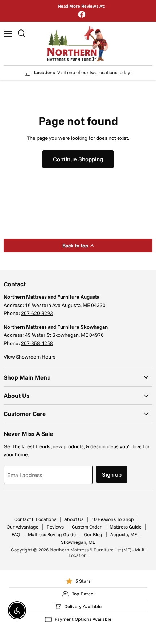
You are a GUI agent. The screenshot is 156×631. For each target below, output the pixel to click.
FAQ (16, 534)
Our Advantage (22, 527)
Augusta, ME (123, 534)
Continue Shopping (78, 159)
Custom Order (87, 527)
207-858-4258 (37, 343)
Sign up (112, 474)
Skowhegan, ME (78, 542)
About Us (73, 519)
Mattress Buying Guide (52, 534)
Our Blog (93, 534)
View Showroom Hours (30, 356)
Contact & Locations (35, 519)
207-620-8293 (37, 313)
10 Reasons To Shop (112, 519)
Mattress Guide (125, 527)
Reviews (55, 527)
